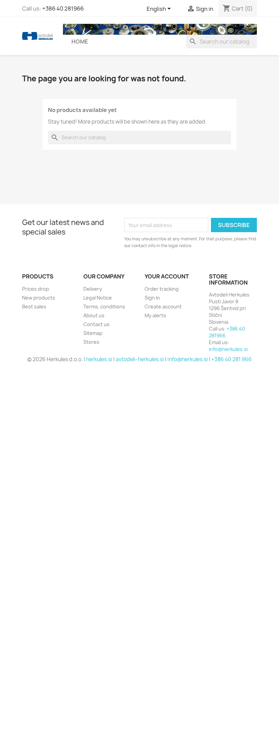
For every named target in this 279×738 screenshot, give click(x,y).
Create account (163, 306)
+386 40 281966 (63, 8)
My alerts (155, 315)
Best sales (34, 306)
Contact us (96, 324)
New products (38, 297)
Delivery (92, 289)
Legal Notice (97, 297)
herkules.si (99, 359)
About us (93, 315)
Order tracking (162, 289)
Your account (167, 276)
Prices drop (35, 289)
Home (79, 41)
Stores (91, 342)
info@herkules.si (228, 349)
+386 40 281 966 (231, 359)
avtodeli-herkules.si (140, 359)
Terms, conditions (104, 306)
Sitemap (92, 333)
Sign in (152, 297)
